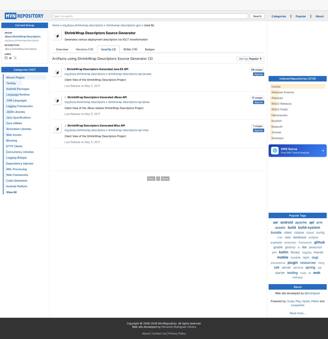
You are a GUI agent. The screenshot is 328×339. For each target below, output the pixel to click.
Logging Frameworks (19, 106)
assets (280, 227)
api (312, 222)
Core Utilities (14, 123)
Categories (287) (25, 69)
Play (298, 301)
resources (308, 263)
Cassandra (297, 305)
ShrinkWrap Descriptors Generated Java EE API (97, 69)
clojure (299, 232)
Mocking (11, 140)
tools (303, 272)
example (277, 242)
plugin (293, 263)
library (296, 252)
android (287, 222)
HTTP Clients (14, 146)
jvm (275, 252)
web (316, 273)
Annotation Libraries (18, 128)
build (292, 227)
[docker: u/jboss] (10, 57)
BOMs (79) (130, 49)
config (320, 232)
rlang (321, 262)
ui (310, 273)
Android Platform (16, 186)
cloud (310, 232)
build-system (309, 227)
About (320, 16)
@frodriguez (312, 293)
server (287, 267)
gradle (279, 247)
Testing (11, 83)
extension (290, 242)
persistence (278, 262)
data (288, 237)
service (298, 267)
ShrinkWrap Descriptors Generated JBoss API (97, 97)
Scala (290, 301)
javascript (315, 247)
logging (307, 252)
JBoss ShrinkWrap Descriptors (22, 36)
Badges (150, 49)
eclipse (313, 237)
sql (319, 267)
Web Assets (14, 134)
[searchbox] (150, 16)
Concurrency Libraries (20, 151)
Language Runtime (18, 94)
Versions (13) (84, 49)
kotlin (284, 252)
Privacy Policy (177, 333)
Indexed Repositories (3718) (297, 78)
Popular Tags (297, 215)
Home (55, 25)
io (299, 247)
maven (318, 252)
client (288, 232)
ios (305, 247)
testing (293, 273)
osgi (315, 257)
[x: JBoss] (15, 57)
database (300, 237)
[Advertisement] (164, 4)
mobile (283, 257)
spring (310, 267)
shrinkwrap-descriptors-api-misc (128, 130)
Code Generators (17, 180)
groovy (290, 247)
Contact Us (159, 333)
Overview (62, 49)
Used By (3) (108, 49)
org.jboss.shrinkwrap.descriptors (82, 25)
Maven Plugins (15, 77)
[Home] (25, 18)
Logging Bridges (16, 157)
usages (257, 69)
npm (306, 257)
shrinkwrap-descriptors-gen (123, 25)
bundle (276, 232)
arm (319, 222)
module (296, 257)
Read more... (298, 313)
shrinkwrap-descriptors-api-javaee (129, 73)
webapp (298, 277)
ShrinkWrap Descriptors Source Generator (100, 33)
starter (280, 273)
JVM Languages (16, 100)
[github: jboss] (6, 57)
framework (306, 242)
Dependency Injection (19, 163)
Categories (279, 16)
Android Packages (17, 88)
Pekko (315, 301)
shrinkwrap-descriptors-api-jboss (129, 102)
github (319, 242)
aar (276, 222)
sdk (277, 267)
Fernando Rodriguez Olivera (179, 326)
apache (301, 222)
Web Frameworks (17, 174)
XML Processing (16, 169)
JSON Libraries (15, 111)
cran (280, 237)
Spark (306, 301)
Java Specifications (18, 117)
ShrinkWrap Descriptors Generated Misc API (96, 125)
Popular (301, 16)
